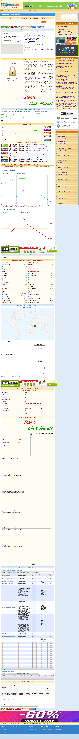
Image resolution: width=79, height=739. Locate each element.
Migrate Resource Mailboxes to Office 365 (67, 92)
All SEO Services (61, 200)
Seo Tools (15, 730)
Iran (32, 33)
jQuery (41, 44)
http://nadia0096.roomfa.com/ (7, 578)
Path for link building (31, 730)
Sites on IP (41, 35)
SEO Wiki (4, 732)
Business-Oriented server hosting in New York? (68, 82)
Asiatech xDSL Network (32, 49)
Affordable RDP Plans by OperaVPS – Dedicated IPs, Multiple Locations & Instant (65, 73)
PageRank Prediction (62, 136)
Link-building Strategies (32, 727)
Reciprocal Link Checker (63, 167)
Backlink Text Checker (62, 165)
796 (52, 268)
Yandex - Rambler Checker (63, 193)
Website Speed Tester (62, 174)
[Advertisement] (67, 216)
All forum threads (66, 108)
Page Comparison (61, 141)
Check (51, 284)
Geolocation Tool (61, 181)
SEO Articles (60, 203)
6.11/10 (35, 130)
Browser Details (61, 196)
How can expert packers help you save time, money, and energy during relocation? (66, 104)
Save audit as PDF (8, 699)
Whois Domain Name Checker (64, 191)
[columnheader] (9, 574)
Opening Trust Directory (60, 729)
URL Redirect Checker (62, 176)
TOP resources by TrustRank (64, 28)
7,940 (52, 266)
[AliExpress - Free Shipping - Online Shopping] (39, 722)
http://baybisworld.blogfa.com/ (7, 581)
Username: (58, 15)
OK (18, 41)
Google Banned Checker (63, 179)
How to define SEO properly (60, 730)
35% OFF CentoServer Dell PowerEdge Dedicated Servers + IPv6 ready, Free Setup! (65, 91)
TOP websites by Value (63, 29)
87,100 (25, 264)
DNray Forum (37, 11)
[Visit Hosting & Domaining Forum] (38, 106)
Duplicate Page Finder (62, 145)
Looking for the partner (63, 71)
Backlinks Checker (61, 157)
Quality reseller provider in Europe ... (65, 63)
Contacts (4, 729)
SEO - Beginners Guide (32, 729)
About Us (4, 727)
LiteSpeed (32, 41)
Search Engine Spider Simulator (64, 148)
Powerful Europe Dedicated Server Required (67, 98)
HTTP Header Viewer (62, 184)
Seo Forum (16, 729)
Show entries (6, 572)
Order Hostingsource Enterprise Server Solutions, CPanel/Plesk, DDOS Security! (65, 88)
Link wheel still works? (63, 79)
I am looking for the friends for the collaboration (68, 65)
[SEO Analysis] (9, 9)
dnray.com (13, 562)
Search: (37, 572)
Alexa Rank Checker (62, 153)
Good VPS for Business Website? (65, 62)
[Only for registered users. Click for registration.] (28, 45)
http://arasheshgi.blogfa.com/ (7, 575)
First (40, 669)
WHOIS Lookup (61, 188)
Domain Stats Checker (62, 169)
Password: (58, 16)
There (52, 300)
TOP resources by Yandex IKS (65, 32)
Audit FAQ (29, 11)
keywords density (46, 89)
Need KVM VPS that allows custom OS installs (67, 100)
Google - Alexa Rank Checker (64, 155)
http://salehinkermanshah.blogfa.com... (9, 636)
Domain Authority (61, 101)
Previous (44, 669)
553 (52, 264)
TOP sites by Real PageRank (64, 31)
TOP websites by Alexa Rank (64, 34)
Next (49, 669)
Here (49, 300)
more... (47, 0)
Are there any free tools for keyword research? (67, 83)
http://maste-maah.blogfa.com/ (7, 583)
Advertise (18, 11)
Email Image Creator (62, 198)
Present (45, 111)
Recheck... (24, 116)
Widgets (24, 11)
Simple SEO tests (45, 727)
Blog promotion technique (46, 729)
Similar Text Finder (61, 143)
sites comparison (33, 89)
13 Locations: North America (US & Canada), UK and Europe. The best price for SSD (66, 69)
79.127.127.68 (33, 35)
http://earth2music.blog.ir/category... (8, 592)
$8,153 (36, 127)
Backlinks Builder (61, 162)
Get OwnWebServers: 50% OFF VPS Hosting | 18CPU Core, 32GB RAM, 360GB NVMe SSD (66, 106)
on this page (35, 164)
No (44, 113)
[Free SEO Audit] (18, 710)
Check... (3, 112)
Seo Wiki (15, 727)
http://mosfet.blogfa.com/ (6, 633)
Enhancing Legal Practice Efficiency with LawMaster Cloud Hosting (65, 76)
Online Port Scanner (62, 186)
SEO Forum (11, 11)
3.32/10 (35, 133)
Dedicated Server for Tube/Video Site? (66, 60)
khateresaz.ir (32, 32)
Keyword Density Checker (63, 138)
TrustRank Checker (62, 134)
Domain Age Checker (62, 172)
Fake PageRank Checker (63, 150)
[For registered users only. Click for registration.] (13, 699)
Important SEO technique (60, 727)
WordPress (33, 44)
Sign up (57, 19)
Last (51, 669)
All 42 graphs (39, 363)
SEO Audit (3, 11)
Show (52, 273)
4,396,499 (36, 135)
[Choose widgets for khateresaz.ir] (40, 27)
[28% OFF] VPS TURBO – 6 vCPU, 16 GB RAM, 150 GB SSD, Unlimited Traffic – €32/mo (65, 97)
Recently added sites (62, 26)
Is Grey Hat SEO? (61, 80)
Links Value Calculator (62, 160)
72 (26, 268)
